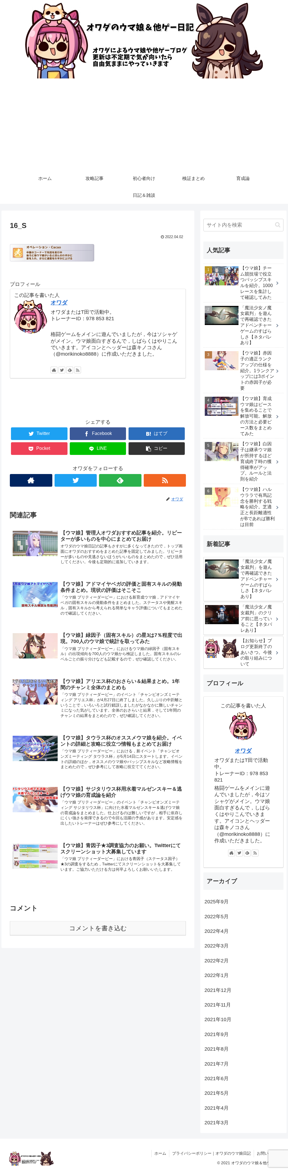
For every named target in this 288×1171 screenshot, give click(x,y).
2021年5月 (216, 1093)
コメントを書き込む (98, 928)
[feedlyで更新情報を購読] (69, 370)
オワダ (59, 302)
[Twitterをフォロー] (61, 370)
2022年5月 (216, 916)
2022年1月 (216, 975)
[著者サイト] (54, 370)
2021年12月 (217, 990)
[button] (278, 225)
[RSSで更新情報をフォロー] (77, 370)
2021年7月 (216, 1064)
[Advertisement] (144, 128)
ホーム (160, 1153)
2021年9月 (216, 1034)
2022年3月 (216, 946)
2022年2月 (216, 961)
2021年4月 (216, 1108)
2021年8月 (216, 1049)
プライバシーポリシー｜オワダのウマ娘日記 (211, 1153)
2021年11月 (217, 1005)
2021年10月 (217, 1019)
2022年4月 (216, 931)
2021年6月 (216, 1078)
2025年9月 (216, 901)
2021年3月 (216, 1122)
